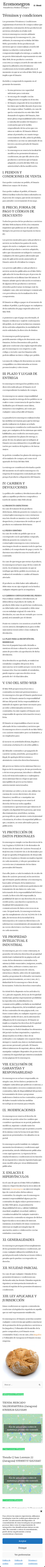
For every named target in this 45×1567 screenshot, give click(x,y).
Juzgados (37, 1335)
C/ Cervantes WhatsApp (12, 1500)
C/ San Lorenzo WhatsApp (13, 1449)
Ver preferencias (22, 1555)
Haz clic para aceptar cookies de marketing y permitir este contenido (22, 1428)
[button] (41, 1511)
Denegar (22, 1548)
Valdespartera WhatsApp (13, 1394)
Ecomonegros (16, 4)
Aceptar (22, 1541)
